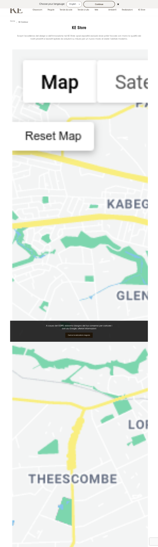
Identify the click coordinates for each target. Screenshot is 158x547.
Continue (99, 4)
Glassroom (37, 10)
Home (12, 21)
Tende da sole (66, 10)
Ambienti (112, 10)
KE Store (141, 10)
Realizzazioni (127, 10)
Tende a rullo (83, 10)
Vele (96, 10)
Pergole (51, 10)
